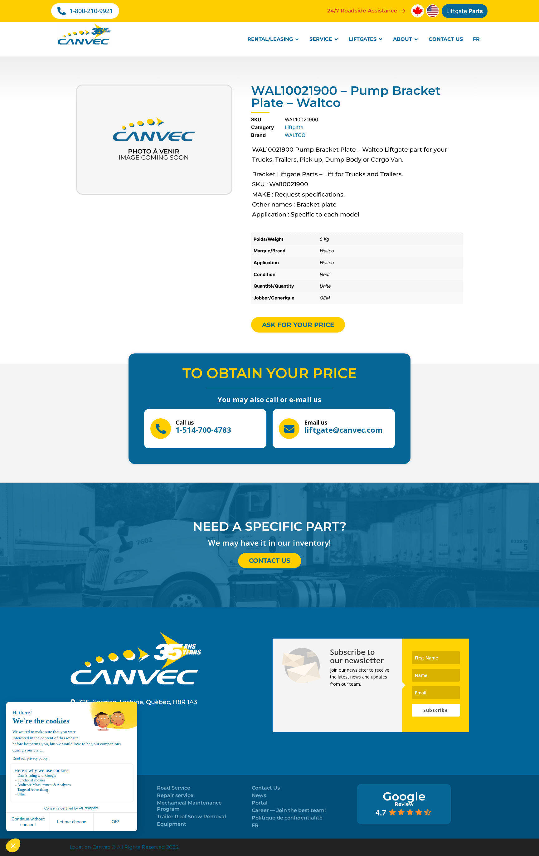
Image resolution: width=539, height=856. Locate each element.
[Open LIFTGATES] (380, 39)
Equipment (171, 824)
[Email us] (289, 428)
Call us (185, 422)
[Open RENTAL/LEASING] (296, 39)
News (259, 795)
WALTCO (295, 135)
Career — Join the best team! (289, 810)
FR (255, 825)
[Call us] (160, 428)
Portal (260, 803)
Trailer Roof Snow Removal (191, 817)
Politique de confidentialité (287, 818)
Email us (315, 422)
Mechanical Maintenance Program (189, 806)
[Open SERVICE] (336, 39)
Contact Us (266, 788)
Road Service (173, 788)
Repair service (175, 795)
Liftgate (464, 11)
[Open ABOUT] (416, 39)
